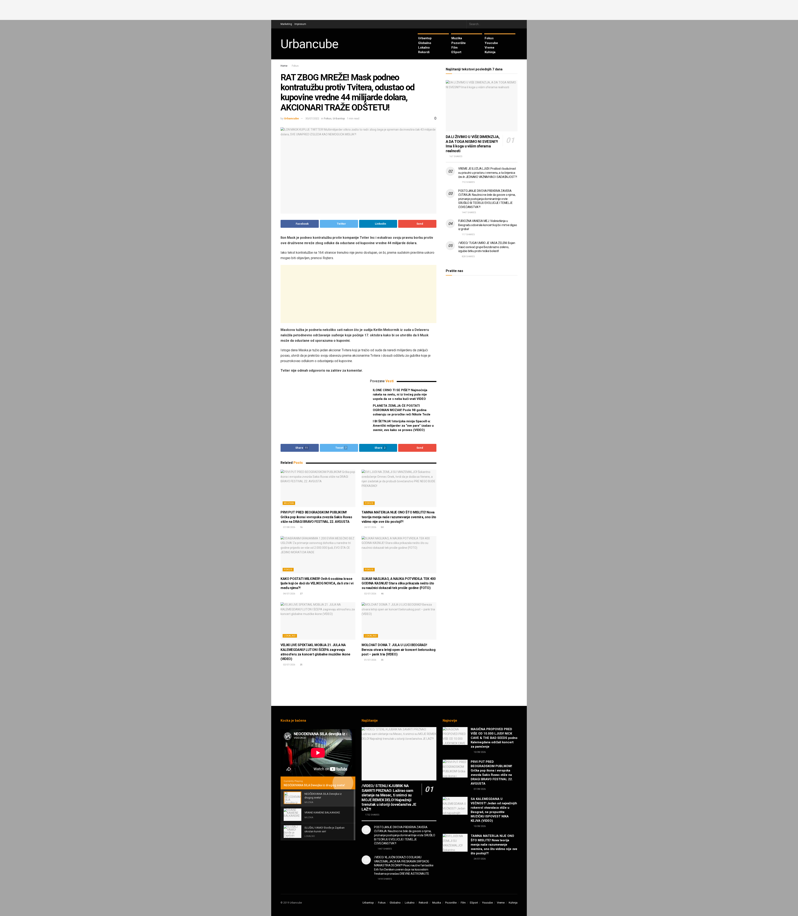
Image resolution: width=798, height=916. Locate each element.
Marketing (286, 24)
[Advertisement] (399, 9)
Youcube (491, 43)
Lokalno (424, 47)
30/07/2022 (312, 118)
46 (381, 593)
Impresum (300, 24)
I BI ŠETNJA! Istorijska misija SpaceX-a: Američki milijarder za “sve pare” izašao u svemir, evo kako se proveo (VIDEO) (403, 425)
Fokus (489, 38)
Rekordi (424, 52)
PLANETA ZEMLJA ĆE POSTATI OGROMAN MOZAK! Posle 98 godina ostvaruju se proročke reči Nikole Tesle (401, 410)
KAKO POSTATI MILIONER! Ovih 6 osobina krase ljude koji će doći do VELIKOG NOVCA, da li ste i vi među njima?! (317, 583)
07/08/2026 (288, 527)
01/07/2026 (369, 660)
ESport (456, 52)
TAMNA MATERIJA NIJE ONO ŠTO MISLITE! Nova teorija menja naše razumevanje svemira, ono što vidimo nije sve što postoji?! (399, 517)
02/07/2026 (369, 593)
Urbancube (309, 44)
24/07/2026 (369, 527)
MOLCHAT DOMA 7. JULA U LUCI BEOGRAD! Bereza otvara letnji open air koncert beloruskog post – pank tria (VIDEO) (399, 649)
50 (381, 527)
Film (454, 47)
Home (284, 65)
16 (300, 527)
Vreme (489, 47)
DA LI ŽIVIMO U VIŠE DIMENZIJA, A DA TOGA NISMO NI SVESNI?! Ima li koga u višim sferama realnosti (473, 144)
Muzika (456, 38)
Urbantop (425, 38)
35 (381, 660)
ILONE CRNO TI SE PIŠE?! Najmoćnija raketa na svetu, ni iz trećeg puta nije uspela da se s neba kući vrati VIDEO (400, 394)
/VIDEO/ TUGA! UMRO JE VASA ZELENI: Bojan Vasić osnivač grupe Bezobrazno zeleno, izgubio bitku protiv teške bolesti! (486, 247)
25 (300, 664)
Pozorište (458, 43)
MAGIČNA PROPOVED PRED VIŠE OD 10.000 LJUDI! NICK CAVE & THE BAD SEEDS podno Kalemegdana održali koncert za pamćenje (494, 737)
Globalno (424, 43)
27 (300, 593)
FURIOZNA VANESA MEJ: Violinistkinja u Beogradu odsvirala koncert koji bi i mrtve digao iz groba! (487, 225)
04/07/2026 (288, 593)
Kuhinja (490, 52)
